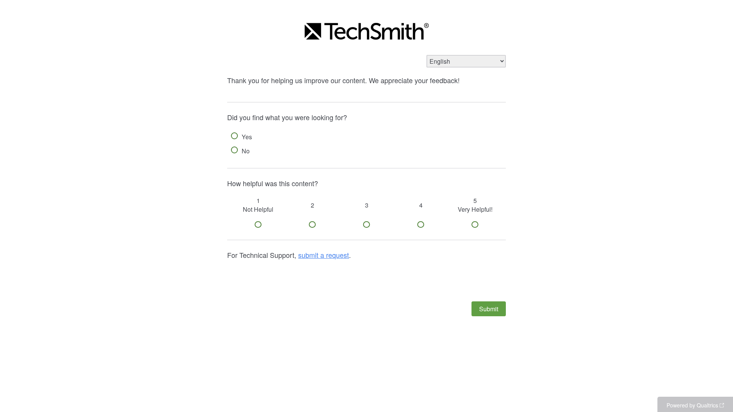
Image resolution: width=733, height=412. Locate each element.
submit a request (323, 255)
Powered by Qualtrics (692, 405)
